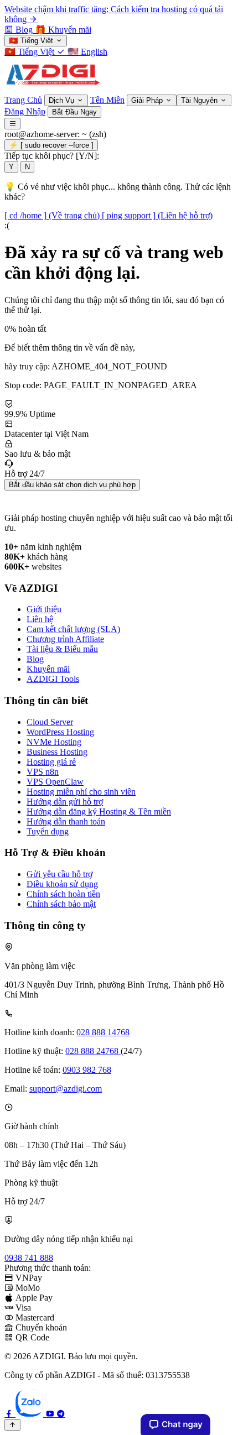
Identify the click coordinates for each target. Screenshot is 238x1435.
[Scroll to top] (12, 1425)
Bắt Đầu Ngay (74, 112)
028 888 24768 (93, 1051)
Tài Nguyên (200, 100)
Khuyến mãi (48, 669)
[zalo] (30, 1413)
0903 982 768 (87, 1069)
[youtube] (50, 1413)
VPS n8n (43, 771)
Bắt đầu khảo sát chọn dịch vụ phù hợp (72, 485)
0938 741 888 (28, 1257)
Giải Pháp (148, 100)
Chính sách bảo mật (61, 904)
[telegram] (60, 1413)
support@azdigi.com (65, 1088)
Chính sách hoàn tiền (63, 894)
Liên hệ (40, 619)
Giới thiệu (44, 609)
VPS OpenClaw (55, 781)
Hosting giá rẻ (51, 761)
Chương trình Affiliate (65, 639)
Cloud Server (50, 722)
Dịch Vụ (62, 100)
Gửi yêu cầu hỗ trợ (59, 874)
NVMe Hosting (54, 742)
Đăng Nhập (24, 111)
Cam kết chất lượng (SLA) (73, 629)
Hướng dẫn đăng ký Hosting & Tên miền (99, 811)
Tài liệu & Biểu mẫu (62, 649)
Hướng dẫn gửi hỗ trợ (65, 801)
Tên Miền (107, 100)
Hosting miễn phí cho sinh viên (81, 791)
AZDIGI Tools (53, 678)
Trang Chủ (23, 100)
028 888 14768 (103, 1032)
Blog (35, 659)
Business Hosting (57, 751)
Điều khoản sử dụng (62, 884)
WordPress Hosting (60, 732)
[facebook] (9, 1413)
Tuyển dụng (48, 831)
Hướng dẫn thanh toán (66, 821)
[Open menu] (12, 123)
